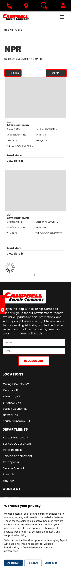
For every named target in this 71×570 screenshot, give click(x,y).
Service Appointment (17, 456)
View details (15, 161)
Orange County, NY (16, 384)
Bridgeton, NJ (12, 403)
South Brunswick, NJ (16, 421)
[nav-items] (10, 6)
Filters (14, 73)
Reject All (33, 562)
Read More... (15, 155)
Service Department (17, 444)
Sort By (56, 73)
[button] (63, 5)
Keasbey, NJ (11, 390)
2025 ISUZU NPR (18, 125)
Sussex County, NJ (15, 409)
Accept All (13, 562)
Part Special (11, 462)
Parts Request (12, 450)
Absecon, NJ (11, 396)
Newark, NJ (10, 415)
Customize (50, 562)
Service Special (13, 468)
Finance (8, 481)
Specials (8, 474)
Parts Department (15, 437)
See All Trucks (13, 30)
